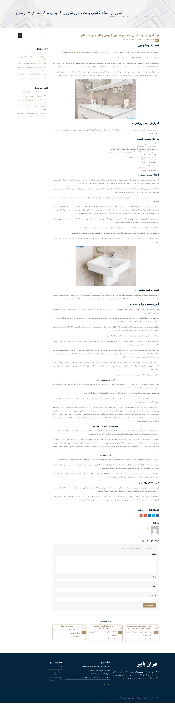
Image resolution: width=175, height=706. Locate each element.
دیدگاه (153, 554)
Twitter (153, 515)
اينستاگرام (101, 684)
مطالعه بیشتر (149, 639)
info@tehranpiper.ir (96, 674)
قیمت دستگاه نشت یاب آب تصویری (36, 53)
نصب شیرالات (138, 39)
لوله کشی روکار (57, 666)
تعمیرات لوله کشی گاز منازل (54, 669)
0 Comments (127, 39)
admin (149, 39)
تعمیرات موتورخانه (56, 672)
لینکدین (97, 684)
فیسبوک (157, 515)
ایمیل (141, 515)
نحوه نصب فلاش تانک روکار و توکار (66, 626)
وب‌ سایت (153, 595)
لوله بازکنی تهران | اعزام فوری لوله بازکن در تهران (32, 63)
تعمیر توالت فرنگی (102, 626)
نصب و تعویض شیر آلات (55, 677)
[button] (108, 645)
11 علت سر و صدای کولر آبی (31, 92)
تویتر (104, 684)
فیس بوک (108, 684)
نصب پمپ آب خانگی (56, 674)
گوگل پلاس (145, 515)
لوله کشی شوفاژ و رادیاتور (54, 680)
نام (154, 577)
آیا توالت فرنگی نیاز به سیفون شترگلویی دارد (139, 627)
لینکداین (149, 515)
